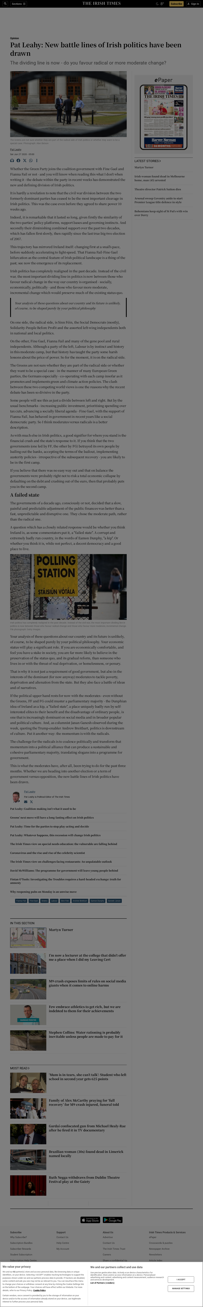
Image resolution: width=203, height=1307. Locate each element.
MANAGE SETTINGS (181, 1288)
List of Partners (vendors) (102, 1283)
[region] (101, 1284)
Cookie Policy (39, 1290)
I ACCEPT (181, 1279)
